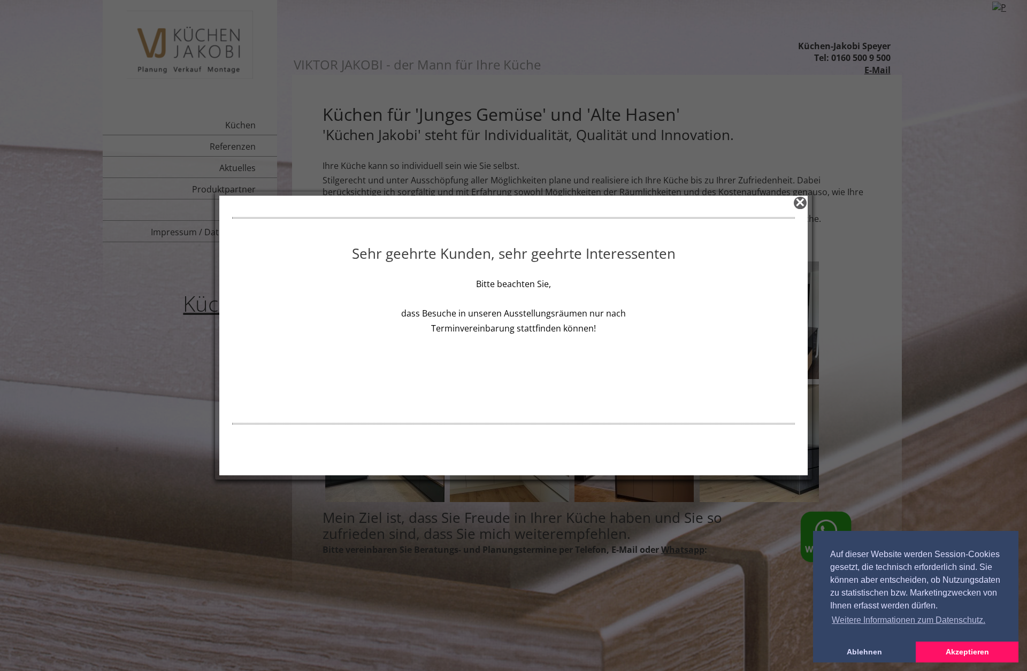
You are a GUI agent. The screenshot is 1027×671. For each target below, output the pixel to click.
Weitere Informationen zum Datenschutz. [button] (908, 619)
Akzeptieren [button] (967, 651)
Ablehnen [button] (864, 651)
